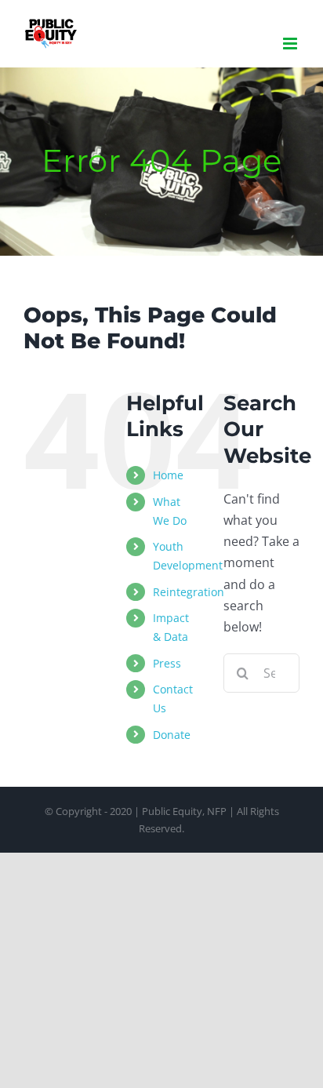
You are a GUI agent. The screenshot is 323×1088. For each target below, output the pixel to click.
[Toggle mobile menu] (291, 43)
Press (167, 663)
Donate (172, 734)
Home (168, 475)
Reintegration (188, 591)
